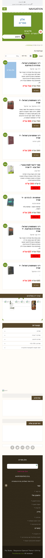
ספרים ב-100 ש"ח (35, 343)
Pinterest (33, 448)
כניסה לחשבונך (26, 4)
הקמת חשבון (36, 504)
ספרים (34, 45)
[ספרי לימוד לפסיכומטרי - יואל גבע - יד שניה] (10, 170)
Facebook (12, 448)
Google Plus (22, 448)
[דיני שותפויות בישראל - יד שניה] (10, 140)
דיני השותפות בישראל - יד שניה (29, 101)
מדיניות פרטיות (36, 524)
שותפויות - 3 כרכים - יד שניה (31, 198)
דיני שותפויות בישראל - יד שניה (29, 136)
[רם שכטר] (39, 301)
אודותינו (38, 517)
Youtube (28, 448)
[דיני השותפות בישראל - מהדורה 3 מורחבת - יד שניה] (10, 231)
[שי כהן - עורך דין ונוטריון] (17, 301)
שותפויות (29, 45)
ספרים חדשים (36, 339)
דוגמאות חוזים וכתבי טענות (32, 541)
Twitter (17, 448)
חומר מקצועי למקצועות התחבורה (30, 347)
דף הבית (39, 45)
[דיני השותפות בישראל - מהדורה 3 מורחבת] (10, 70)
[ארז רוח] (28, 301)
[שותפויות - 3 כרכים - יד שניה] (10, 202)
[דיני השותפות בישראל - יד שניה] (10, 105)
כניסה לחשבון (36, 501)
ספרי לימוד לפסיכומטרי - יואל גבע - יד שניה (30, 166)
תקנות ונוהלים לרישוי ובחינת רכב (31, 537)
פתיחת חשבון (16, 4)
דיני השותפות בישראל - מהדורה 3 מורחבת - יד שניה (30, 228)
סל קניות (21, 2)
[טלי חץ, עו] (22, 301)
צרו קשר (38, 491)
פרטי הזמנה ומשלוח (34, 521)
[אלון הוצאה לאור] (22, 21)
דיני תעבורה (36, 534)
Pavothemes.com (18, 553)
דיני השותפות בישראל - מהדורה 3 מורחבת (30, 64)
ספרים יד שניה (36, 335)
